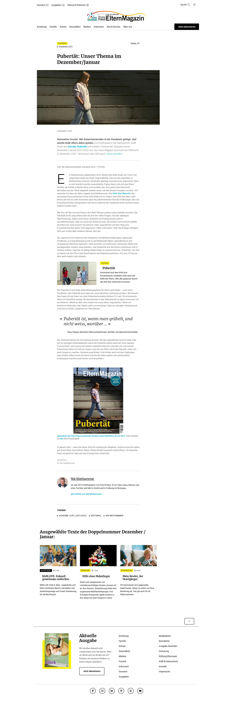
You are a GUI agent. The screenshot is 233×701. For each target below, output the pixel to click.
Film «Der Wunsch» (122, 193)
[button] (135, 43)
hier (61, 438)
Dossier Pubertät (77, 146)
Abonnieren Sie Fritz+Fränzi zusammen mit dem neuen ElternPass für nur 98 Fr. (91, 436)
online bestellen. (114, 153)
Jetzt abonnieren (186, 26)
